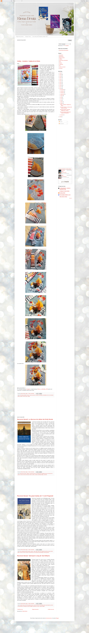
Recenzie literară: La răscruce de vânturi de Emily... (66, 107)
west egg (45, 552)
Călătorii (60, 59)
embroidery (41, 395)
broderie (25, 395)
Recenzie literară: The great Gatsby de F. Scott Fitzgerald (35, 496)
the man (38, 606)
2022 (60, 79)
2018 (60, 85)
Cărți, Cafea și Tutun (63, 196)
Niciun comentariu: (31, 393)
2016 (60, 88)
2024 (60, 76)
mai (61, 100)
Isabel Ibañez (64, 172)
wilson (48, 552)
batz (21, 551)
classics (32, 551)
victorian (36, 474)
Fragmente (61, 64)
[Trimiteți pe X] (39, 393)
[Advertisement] (35, 50)
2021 (60, 80)
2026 (60, 73)
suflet (28, 606)
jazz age (49, 551)
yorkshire (45, 474)
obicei (31, 474)
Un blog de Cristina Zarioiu (64, 191)
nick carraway (35, 552)
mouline (21, 396)
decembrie (62, 89)
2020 (60, 82)
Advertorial (61, 55)
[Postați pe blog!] (37, 393)
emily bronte (39, 473)
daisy (36, 551)
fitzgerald (43, 551)
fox (48, 395)
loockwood (28, 474)
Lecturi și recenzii (23, 474)
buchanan (28, 551)
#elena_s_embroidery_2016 (43, 389)
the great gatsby (40, 552)
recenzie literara (20, 606)
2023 (60, 77)
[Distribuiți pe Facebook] (40, 393)
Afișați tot (70, 198)
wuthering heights (41, 474)
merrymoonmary (49, 618)
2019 (60, 83)
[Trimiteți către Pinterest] (41, 393)
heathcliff (42, 473)
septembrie (62, 94)
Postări (61, 121)
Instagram (28, 389)
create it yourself (32, 395)
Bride (62, 175)
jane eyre (45, 473)
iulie (61, 97)
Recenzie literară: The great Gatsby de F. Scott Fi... (65, 110)
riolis (26, 396)
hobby (19, 396)
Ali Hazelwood (64, 176)
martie (61, 103)
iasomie (46, 551)
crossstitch (37, 395)
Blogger (57, 618)
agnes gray (22, 473)
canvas (28, 395)
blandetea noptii (24, 551)
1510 (21, 395)
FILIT (60, 61)
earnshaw (31, 473)
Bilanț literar (61, 56)
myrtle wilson (31, 552)
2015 (60, 116)
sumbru (33, 474)
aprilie (61, 101)
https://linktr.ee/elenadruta (63, 50)
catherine (27, 473)
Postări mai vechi (51, 609)
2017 (60, 86)
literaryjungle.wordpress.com (65, 194)
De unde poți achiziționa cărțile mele (40, 36)
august (61, 95)
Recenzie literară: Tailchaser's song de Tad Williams (33, 556)
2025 (60, 74)
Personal (24, 396)
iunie (61, 98)
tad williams (31, 606)
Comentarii (62, 123)
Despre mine (28, 36)
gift (52, 395)
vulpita (29, 396)
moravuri (27, 552)
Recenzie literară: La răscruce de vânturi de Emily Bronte (35, 419)
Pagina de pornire (19, 36)
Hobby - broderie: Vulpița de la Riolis (28, 61)
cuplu (34, 551)
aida (22, 395)
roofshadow (25, 606)
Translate (67, 45)
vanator (41, 606)
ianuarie (61, 114)
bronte (25, 473)
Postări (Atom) (24, 611)
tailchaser (34, 606)
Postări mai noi (20, 609)
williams (43, 606)
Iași (59, 65)
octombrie (62, 92)
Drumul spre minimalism (63, 60)
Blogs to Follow (62, 57)
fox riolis (50, 395)
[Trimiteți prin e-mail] (36, 393)
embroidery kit (45, 395)
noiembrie (62, 91)
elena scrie (35, 473)
